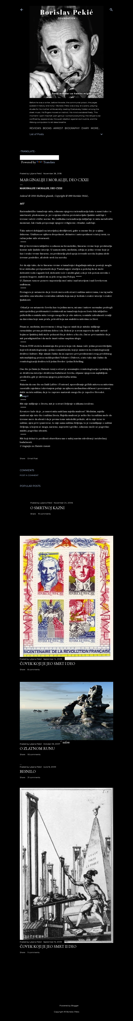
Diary (85, 128)
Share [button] (22, 458)
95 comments (34, 754)
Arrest (58, 128)
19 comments (44, 514)
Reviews (35, 128)
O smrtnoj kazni (47, 507)
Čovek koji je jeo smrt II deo (48, 946)
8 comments (34, 669)
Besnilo (28, 771)
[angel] (24, 396)
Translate (49, 162)
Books (47, 128)
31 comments (34, 777)
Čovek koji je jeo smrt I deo (47, 663)
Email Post (33, 458)
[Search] (111, 9)
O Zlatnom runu (37, 748)
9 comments (33, 952)
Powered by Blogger (69, 1005)
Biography (72, 128)
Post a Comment (29, 475)
